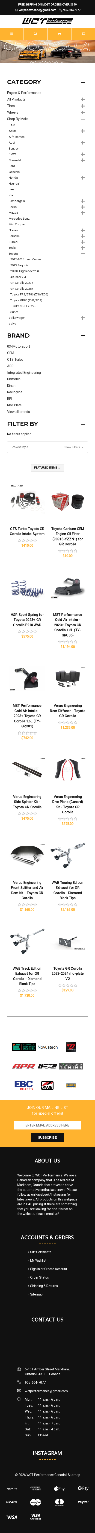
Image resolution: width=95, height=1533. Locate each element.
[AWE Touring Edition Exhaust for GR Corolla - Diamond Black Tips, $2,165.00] (67, 855)
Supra (14, 312)
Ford (12, 166)
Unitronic (14, 379)
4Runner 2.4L (18, 277)
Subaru (13, 242)
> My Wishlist (37, 1260)
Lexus (13, 207)
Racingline (14, 392)
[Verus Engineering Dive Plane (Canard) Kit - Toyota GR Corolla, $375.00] (67, 769)
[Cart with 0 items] (83, 33)
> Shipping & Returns (43, 1286)
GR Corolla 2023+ (21, 282)
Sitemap (74, 1475)
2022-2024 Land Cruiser (26, 259)
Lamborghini (17, 201)
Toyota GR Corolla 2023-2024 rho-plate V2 (68, 973)
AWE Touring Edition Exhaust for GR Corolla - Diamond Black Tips (67, 890)
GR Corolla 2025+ (21, 288)
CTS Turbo (15, 359)
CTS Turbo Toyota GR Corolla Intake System (27, 531)
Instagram (47, 1452)
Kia (11, 195)
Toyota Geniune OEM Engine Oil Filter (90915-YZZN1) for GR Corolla (67, 536)
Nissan (13, 230)
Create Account (55, 1269)
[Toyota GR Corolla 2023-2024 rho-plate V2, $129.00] (67, 941)
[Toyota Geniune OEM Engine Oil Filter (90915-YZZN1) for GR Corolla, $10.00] (67, 502)
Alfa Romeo (17, 137)
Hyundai (14, 183)
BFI (9, 399)
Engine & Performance (24, 93)
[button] (47, 447)
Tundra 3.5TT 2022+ (23, 306)
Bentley (13, 148)
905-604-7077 (35, 1382)
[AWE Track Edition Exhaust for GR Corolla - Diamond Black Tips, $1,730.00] (27, 941)
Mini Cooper (17, 224)
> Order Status (38, 1277)
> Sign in (34, 1269)
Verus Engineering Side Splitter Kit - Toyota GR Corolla (27, 802)
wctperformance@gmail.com (46, 1391)
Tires (11, 106)
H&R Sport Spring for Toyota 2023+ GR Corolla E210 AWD (27, 620)
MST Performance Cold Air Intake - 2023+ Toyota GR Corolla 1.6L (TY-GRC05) (67, 625)
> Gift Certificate (39, 1252)
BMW (12, 154)
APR (10, 366)
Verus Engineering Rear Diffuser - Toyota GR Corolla (67, 711)
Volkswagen (17, 317)
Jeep (12, 189)
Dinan (11, 386)
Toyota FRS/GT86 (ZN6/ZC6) (29, 294)
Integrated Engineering (24, 373)
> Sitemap (35, 1294)
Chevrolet (15, 160)
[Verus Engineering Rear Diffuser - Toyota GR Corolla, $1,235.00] (67, 678)
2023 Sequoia (19, 265)
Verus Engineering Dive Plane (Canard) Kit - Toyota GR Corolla (67, 804)
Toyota (13, 253)
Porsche (14, 236)
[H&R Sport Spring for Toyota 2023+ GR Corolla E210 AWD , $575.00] (27, 587)
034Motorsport (18, 346)
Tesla (12, 247)
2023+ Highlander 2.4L (25, 271)
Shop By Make (18, 119)
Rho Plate (14, 405)
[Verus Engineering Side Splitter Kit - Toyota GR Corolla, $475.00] (27, 769)
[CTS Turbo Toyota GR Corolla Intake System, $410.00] (27, 502)
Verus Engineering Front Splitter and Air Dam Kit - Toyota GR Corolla (27, 890)
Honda (13, 177)
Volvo (12, 323)
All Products (16, 99)
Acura (13, 131)
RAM (12, 125)
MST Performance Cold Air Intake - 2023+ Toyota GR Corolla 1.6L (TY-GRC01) (27, 716)
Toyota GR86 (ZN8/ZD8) (26, 300)
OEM (10, 353)
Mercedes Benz (19, 218)
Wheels (12, 112)
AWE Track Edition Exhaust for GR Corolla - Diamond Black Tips (27, 976)
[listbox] (47, 468)
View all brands (18, 412)
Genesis (14, 172)
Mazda (13, 212)
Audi (12, 142)
